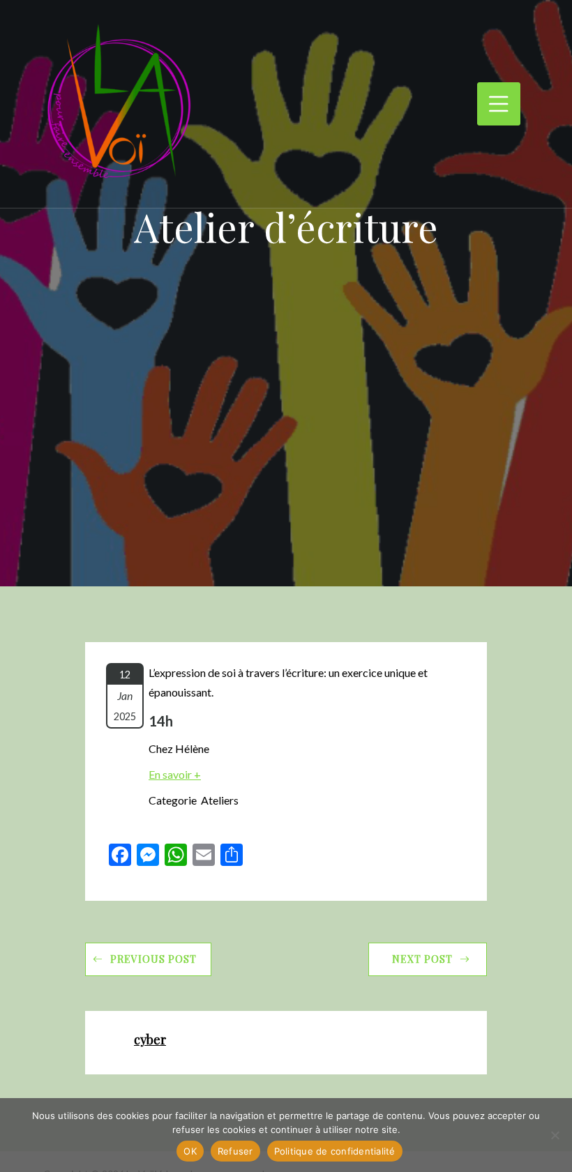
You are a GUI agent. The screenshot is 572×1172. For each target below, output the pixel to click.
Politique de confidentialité (335, 1151)
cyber (150, 1039)
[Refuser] (555, 1135)
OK (190, 1151)
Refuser (235, 1151)
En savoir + (175, 774)
